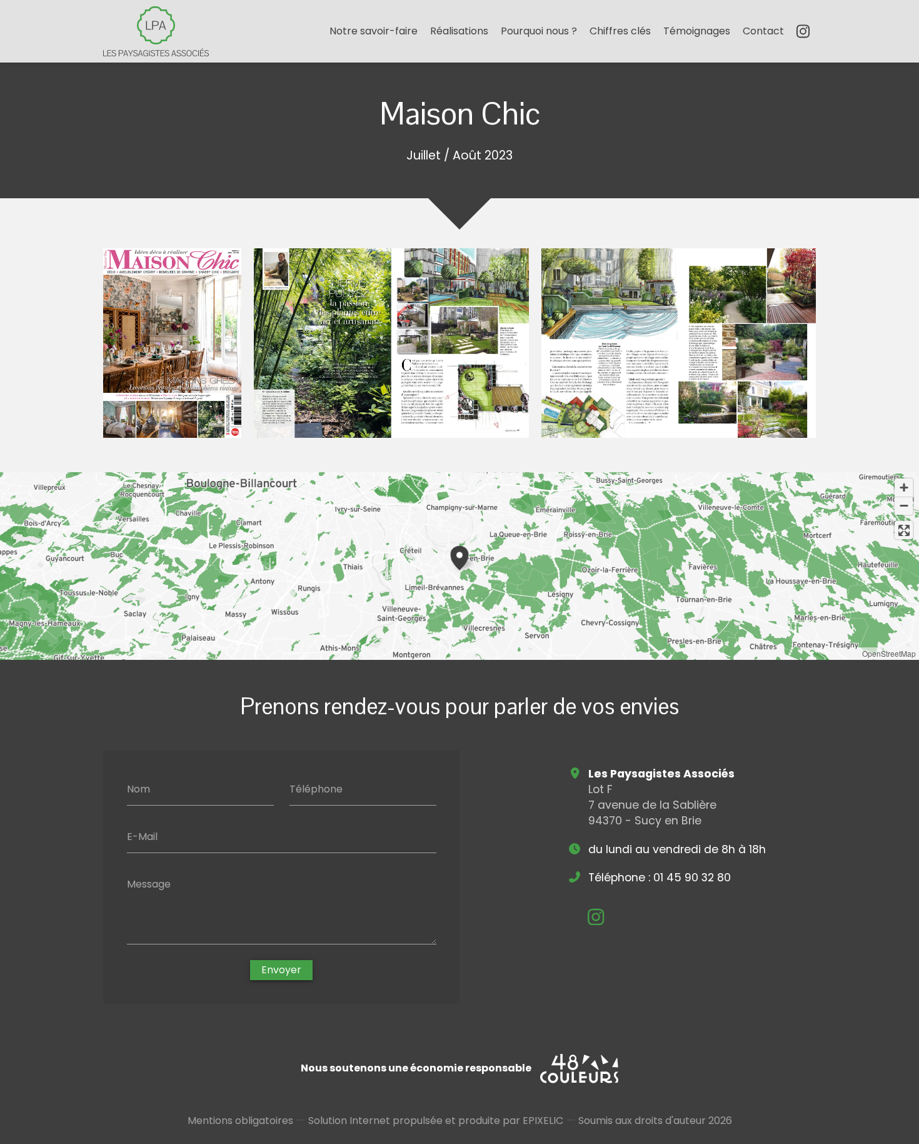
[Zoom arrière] (904, 506)
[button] (459, 556)
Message (149, 884)
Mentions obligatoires (240, 1120)
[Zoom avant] (904, 487)
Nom (138, 789)
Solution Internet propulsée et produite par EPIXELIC (435, 1120)
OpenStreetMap (889, 653)
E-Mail (142, 837)
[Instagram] (803, 31)
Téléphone (316, 789)
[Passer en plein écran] (904, 530)
